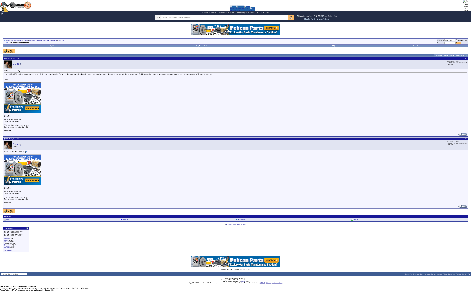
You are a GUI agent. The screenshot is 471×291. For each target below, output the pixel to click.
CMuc (16, 63)
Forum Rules (8, 250)
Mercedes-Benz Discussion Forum (424, 274)
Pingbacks (7, 246)
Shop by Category (323, 19)
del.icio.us (125, 219)
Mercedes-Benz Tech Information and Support (43, 40)
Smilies (6, 240)
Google (356, 219)
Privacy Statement (449, 274)
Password (440, 43)
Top (469, 274)
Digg (7, 219)
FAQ (333, 46)
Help (335, 16)
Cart (310, 16)
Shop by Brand (309, 19)
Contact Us (408, 274)
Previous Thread (231, 224)
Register (52, 46)
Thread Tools (448, 55)
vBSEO (243, 281)
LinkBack (438, 55)
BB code (6, 238)
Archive (439, 274)
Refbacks (7, 247)
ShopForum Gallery (202, 46)
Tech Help (61, 40)
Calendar (416, 46)
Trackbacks (7, 244)
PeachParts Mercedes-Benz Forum (17, 40)
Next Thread (241, 224)
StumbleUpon (242, 219)
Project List (318, 16)
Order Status (327, 16)
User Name (440, 40)
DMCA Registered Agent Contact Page (271, 283)
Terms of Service (461, 274)
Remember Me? (462, 40)
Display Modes (460, 55)
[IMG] (5, 241)
